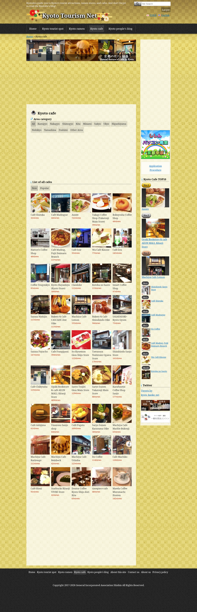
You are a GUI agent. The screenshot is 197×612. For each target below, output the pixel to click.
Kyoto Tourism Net (69, 15)
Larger (166, 9)
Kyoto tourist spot (52, 28)
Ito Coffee (155, 329)
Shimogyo (67, 123)
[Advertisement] (81, 82)
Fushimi (63, 130)
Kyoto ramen (77, 28)
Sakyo (97, 123)
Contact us (133, 572)
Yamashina (50, 130)
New (34, 188)
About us (146, 572)
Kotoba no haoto (159, 371)
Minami (87, 123)
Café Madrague (158, 314)
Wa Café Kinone (158, 357)
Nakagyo (55, 123)
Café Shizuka (157, 300)
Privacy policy (160, 572)
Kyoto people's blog (120, 28)
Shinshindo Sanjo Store (159, 288)
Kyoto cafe (96, 28)
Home (33, 28)
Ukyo (106, 123)
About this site (118, 572)
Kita (78, 123)
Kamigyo (42, 123)
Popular (44, 188)
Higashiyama (119, 123)
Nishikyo (36, 130)
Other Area (76, 130)
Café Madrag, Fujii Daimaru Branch (159, 344)
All (33, 123)
